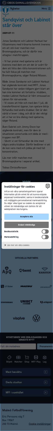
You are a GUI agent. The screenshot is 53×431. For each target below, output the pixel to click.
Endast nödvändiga (26, 224)
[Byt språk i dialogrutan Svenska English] (47, 186)
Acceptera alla (26, 216)
